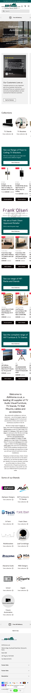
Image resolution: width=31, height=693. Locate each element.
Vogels (21, 425)
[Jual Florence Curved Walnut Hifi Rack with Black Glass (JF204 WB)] (21, 299)
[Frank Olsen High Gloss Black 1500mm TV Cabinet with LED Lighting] (8, 242)
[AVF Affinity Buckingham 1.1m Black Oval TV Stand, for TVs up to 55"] (8, 355)
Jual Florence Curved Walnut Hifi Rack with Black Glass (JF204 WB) (20, 311)
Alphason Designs (8, 497)
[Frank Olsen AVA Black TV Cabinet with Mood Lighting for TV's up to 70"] (21, 242)
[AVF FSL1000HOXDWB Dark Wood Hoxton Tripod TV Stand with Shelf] (21, 355)
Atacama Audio (8, 566)
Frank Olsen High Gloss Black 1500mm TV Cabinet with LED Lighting (8, 255)
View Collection (15, 162)
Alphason (13, 431)
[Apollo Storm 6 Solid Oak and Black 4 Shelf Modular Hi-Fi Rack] (8, 299)
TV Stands (7, 131)
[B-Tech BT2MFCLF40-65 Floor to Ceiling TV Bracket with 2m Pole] (8, 174)
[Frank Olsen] (22, 512)
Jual (20, 431)
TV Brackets (21, 131)
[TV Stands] (8, 123)
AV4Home (7, 689)
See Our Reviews (9, 100)
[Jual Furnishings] (22, 534)
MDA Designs (23, 566)
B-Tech (8, 521)
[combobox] (15, 11)
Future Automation (20, 427)
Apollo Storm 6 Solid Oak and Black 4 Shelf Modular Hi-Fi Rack (7, 311)
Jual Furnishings (23, 544)
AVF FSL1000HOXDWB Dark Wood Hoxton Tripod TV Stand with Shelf (21, 368)
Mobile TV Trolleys (16, 438)
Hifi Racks (18, 442)
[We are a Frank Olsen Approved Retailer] (15, 212)
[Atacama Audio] (8, 556)
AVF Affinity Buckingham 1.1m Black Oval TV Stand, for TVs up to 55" (8, 367)
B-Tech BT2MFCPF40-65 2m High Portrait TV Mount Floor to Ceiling (21, 187)
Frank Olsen (23, 521)
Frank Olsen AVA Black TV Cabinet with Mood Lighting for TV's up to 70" (21, 255)
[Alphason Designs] (8, 488)
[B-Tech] (8, 512)
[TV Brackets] (22, 123)
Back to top (16, 630)
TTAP (17, 431)
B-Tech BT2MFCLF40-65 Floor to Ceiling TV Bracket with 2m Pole (8, 186)
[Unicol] (8, 579)
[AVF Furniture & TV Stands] (22, 488)
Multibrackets (8, 544)
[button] (25, 6)
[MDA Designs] (22, 556)
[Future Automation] (8, 601)
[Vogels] (22, 579)
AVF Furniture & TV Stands (23, 498)
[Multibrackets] (8, 534)
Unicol (8, 588)
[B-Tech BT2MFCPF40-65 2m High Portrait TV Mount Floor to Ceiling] (21, 174)
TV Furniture (23, 440)
